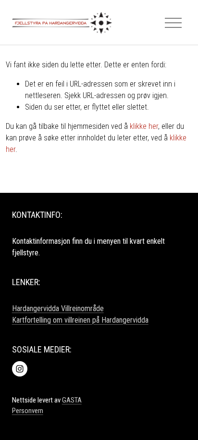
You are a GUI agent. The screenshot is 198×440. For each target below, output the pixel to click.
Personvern (27, 410)
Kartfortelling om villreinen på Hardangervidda (80, 320)
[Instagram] (19, 369)
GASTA (72, 400)
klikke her (144, 126)
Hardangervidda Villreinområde (58, 308)
